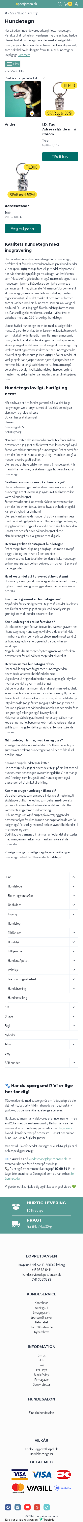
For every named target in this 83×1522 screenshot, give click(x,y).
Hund (8, 877)
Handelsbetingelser (41, 1454)
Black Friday (41, 1375)
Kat (7, 1007)
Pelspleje (13, 970)
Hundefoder (15, 886)
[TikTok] (47, 1507)
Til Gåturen (14, 933)
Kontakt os (41, 1303)
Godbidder (14, 905)
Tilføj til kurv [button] (60, 156)
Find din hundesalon (41, 1413)
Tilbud (8, 1044)
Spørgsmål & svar (41, 1317)
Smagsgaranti (41, 1312)
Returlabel (41, 1322)
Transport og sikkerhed (22, 979)
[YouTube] (27, 1507)
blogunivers (65, 1128)
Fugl (7, 1026)
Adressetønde (17, 206)
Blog (7, 1053)
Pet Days (41, 1370)
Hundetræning (17, 988)
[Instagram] (18, 1507)
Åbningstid (41, 1308)
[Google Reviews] (37, 1507)
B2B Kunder (12, 1063)
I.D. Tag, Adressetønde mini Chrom (59, 129)
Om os (42, 1355)
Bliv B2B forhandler (42, 1327)
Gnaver (9, 1016)
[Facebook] (8, 1507)
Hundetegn (15, 923)
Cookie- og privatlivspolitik (41, 1449)
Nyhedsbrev (41, 1332)
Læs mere (24, 55)
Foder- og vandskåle (20, 896)
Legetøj (12, 914)
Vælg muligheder (22, 228)
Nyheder (10, 1035)
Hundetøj (13, 942)
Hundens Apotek (18, 960)
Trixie (45, 141)
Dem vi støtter (41, 1384)
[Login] (76, 4)
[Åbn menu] (8, 4)
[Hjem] (6, 13)
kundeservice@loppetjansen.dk (42, 1274)
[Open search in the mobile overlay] (60, 4)
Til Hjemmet (15, 951)
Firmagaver (41, 1380)
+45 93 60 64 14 (41, 1270)
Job (41, 1360)
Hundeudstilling (17, 998)
